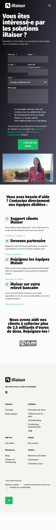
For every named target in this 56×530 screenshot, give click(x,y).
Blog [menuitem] (7, 455)
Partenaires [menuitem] (33, 459)
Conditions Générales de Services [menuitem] (36, 485)
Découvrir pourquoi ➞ (14, 304)
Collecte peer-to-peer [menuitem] (36, 415)
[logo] (15, 379)
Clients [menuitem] (31, 438)
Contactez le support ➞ (15, 235)
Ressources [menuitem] (10, 450)
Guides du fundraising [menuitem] (10, 460)
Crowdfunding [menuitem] (34, 420)
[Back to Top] (9, 500)
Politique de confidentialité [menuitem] (20, 487)
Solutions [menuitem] (32, 404)
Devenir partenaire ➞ (14, 254)
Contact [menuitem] (31, 450)
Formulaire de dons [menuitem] (36, 410)
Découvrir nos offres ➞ (15, 279)
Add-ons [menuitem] (8, 438)
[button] (21, 386)
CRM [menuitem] (30, 431)
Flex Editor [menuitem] (10, 443)
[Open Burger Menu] (49, 5)
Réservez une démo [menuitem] (37, 455)
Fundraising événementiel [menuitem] (34, 425)
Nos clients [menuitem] (33, 443)
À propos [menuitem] (9, 404)
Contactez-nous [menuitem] (35, 463)
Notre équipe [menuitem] (11, 414)
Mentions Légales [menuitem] (12, 485)
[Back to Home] (15, 5)
